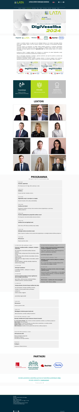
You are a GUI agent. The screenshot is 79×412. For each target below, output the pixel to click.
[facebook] (60, 2)
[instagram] (62, 2)
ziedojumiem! (45, 380)
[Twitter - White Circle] (63, 2)
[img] (21, 112)
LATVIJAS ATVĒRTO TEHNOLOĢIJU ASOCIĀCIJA (39, 2)
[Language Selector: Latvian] (54, 2)
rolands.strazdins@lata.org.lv (19, 403)
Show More (39, 171)
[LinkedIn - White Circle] (58, 2)
